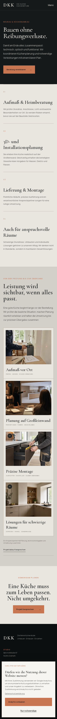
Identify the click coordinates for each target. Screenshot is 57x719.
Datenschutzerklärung (15, 693)
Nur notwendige (28, 710)
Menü (51, 5)
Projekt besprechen (28, 609)
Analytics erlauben (16, 702)
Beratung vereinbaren (19, 69)
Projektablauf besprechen (14, 549)
